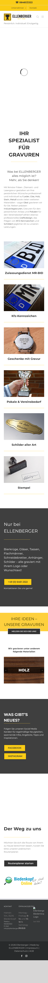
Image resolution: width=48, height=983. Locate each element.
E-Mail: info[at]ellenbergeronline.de (9, 927)
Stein (6, 199)
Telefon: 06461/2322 (8, 923)
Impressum (32, 948)
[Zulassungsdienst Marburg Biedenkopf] (24, 242)
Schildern (9, 224)
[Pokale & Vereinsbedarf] (24, 371)
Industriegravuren (13, 208)
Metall (13, 199)
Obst (25, 202)
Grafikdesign (26, 218)
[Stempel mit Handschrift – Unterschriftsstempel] (24, 457)
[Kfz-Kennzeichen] (24, 285)
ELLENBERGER (17, 948)
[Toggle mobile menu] (42, 16)
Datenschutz (21, 951)
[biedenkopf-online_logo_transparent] (24, 877)
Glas (32, 196)
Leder (26, 196)
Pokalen (34, 212)
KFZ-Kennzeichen (25, 221)
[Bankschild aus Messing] (24, 414)
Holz (37, 196)
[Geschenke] (24, 328)
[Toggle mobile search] (37, 16)
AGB (31, 951)
